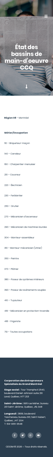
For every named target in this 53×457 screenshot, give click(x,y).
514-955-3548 (14, 424)
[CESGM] (11, 16)
